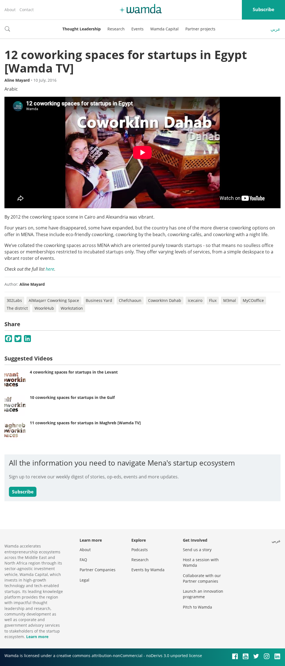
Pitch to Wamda (197, 607)
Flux (213, 300)
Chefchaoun (130, 300)
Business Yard (99, 300)
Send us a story (197, 549)
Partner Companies (98, 569)
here (50, 269)
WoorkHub (44, 308)
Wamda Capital (164, 29)
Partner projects (200, 29)
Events (137, 29)
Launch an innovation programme (203, 593)
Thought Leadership (81, 29)
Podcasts (139, 549)
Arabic (11, 89)
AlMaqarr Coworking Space (54, 300)
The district (17, 308)
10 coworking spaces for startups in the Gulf (72, 397)
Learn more (37, 636)
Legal (84, 580)
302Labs (14, 300)
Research (116, 29)
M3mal (229, 300)
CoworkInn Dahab (164, 300)
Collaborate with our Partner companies (202, 578)
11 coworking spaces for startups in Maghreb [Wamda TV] (85, 422)
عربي (276, 29)
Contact (26, 9)
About (10, 9)
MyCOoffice (253, 300)
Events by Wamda (147, 569)
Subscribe (263, 9)
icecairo (195, 300)
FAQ (83, 559)
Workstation (72, 308)
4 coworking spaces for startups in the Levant (74, 372)
